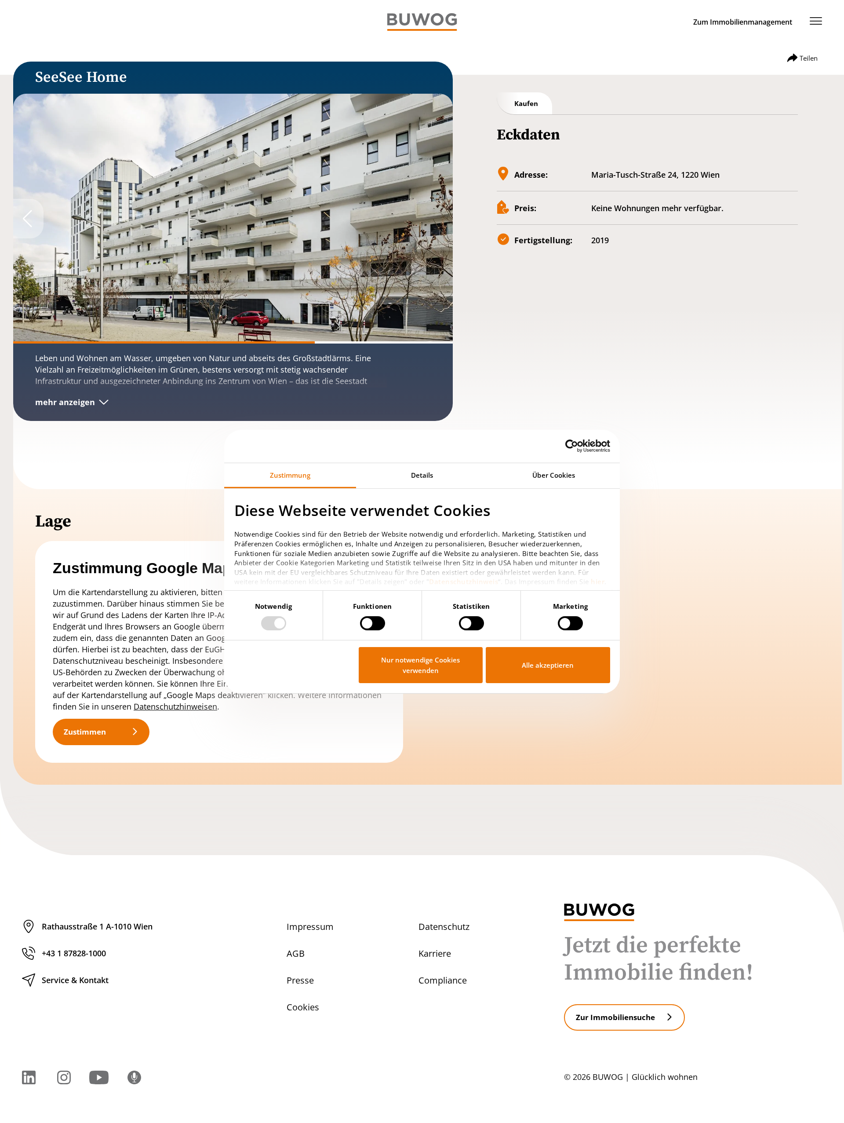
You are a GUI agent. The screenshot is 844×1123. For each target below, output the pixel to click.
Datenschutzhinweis (463, 581)
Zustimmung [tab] (290, 474)
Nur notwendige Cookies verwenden (420, 665)
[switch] (372, 623)
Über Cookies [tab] (553, 474)
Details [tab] (422, 474)
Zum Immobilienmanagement (742, 22)
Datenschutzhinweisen (175, 706)
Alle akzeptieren (548, 665)
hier (597, 581)
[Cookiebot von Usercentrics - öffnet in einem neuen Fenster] (571, 446)
